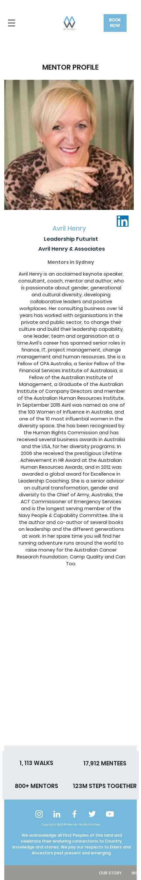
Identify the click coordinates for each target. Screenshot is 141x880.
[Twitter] (92, 814)
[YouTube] (110, 814)
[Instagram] (39, 814)
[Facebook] (74, 814)
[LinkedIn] (57, 814)
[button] (11, 23)
